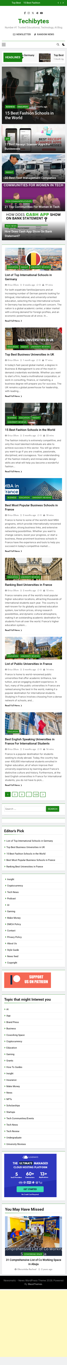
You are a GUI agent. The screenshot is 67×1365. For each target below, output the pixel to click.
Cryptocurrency (15, 885)
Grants (9, 1060)
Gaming (11, 911)
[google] (37, 13)
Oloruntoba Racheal (26, 1269)
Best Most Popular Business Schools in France (31, 3)
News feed (12, 956)
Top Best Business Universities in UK (29, 354)
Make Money (14, 918)
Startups (10, 1112)
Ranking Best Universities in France (28, 585)
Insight (9, 172)
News (9, 1092)
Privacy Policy (14, 937)
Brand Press (12, 1022)
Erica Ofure (13, 284)
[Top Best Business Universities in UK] (38, 59)
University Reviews (40, 267)
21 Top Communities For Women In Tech (32, 207)
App (7, 138)
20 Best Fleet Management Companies (30, 178)
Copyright (12, 962)
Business (10, 106)
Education (23, 106)
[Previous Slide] (58, 3)
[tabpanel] (33, 1243)
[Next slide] (63, 3)
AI (8, 905)
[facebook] (25, 13)
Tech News (11, 226)
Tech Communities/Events (18, 201)
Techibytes (33, 21)
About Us (12, 943)
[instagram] (29, 13)
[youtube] (41, 13)
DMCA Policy (14, 924)
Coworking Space (15, 1035)
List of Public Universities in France (28, 664)
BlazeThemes (35, 1284)
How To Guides (14, 1067)
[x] (33, 13)
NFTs (9, 1099)
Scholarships (13, 1105)
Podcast (11, 898)
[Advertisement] (33, 1323)
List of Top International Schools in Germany (29, 840)
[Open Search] (58, 44)
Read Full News (12, 320)
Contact (11, 930)
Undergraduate (14, 1137)
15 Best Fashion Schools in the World (30, 430)
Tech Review (12, 1131)
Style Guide (13, 950)
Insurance (11, 1080)
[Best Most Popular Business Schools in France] (33, 95)
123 (36, 794)
